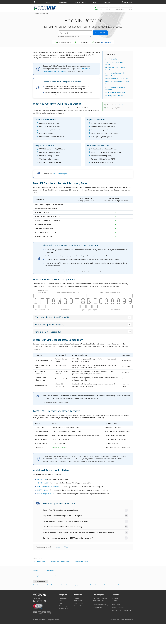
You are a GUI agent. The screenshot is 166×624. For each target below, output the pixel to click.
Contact (114, 601)
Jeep (77, 585)
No (67, 547)
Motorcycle (36, 576)
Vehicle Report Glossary (100, 605)
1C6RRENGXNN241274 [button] (71, 37)
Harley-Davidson (66, 585)
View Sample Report (60, 174)
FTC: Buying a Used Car (45, 494)
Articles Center (63, 608)
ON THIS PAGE (110, 54)
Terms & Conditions (126, 620)
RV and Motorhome (53, 576)
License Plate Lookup (81, 606)
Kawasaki (93, 585)
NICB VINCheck (43, 490)
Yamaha (120, 585)
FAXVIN (35, 14)
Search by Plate (106, 42)
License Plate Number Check (60, 562)
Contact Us (107, 2)
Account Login (128, 2)
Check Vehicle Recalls (81, 562)
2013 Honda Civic (98, 601)
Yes (59, 547)
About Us (115, 598)
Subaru (106, 585)
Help (94, 2)
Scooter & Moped (66, 576)
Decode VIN (100, 33)
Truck (77, 576)
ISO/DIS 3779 (42, 479)
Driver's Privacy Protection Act (121, 610)
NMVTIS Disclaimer (118, 607)
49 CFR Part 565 (43, 483)
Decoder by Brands (40, 581)
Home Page (63, 598)
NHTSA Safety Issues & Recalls (48, 486)
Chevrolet (36, 585)
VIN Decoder (63, 2)
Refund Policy (116, 605)
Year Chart (50, 570)
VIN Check (47, 2)
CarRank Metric (97, 607)
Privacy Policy (114, 620)
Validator (35, 570)
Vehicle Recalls (78, 603)
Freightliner (50, 585)
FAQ (60, 603)
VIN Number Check (39, 562)
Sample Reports (80, 2)
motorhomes (62, 71)
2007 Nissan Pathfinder (100, 598)
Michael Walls (119, 105)
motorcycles (52, 71)
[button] (91, 36)
